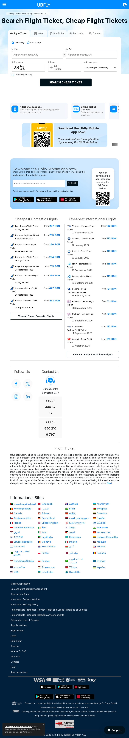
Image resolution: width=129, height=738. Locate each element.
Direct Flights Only (23, 75)
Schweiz (45, 513)
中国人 (72, 513)
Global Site (74, 572)
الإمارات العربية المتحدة (24, 504)
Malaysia (101, 541)
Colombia (101, 513)
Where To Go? (18, 651)
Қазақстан (75, 537)
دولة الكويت (47, 537)
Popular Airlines (19, 625)
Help (13, 667)
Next (109, 483)
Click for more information (18, 726)
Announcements (19, 672)
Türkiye (73, 567)
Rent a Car (16, 641)
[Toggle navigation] (6, 4)
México (73, 541)
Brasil (72, 508)
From (16, 49)
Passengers (91, 62)
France (17, 522)
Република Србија (23, 561)
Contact (15, 661)
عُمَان (71, 546)
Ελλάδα (101, 522)
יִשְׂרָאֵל (72, 527)
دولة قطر (73, 553)
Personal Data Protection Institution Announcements (37, 615)
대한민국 (18, 537)
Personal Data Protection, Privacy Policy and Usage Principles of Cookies (49, 609)
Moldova (46, 541)
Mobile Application (20, 583)
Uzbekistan (47, 572)
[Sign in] (123, 4)
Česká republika (22, 518)
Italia (43, 532)
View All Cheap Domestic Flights (36, 316)
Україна (100, 567)
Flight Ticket (17, 630)
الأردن (72, 532)
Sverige (100, 561)
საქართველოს (76, 522)
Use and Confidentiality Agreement (29, 589)
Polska (45, 553)
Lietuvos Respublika (107, 537)
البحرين (45, 508)
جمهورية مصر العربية (79, 518)
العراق (16, 532)
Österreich (47, 504)
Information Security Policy (24, 604)
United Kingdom (49, 522)
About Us (15, 656)
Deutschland (48, 518)
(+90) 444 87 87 (50, 407)
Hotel (13, 635)
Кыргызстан (103, 532)
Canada (17, 513)
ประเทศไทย (19, 567)
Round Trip (35, 42)
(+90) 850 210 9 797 (50, 428)
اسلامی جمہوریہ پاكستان (21, 553)
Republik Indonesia (23, 527)
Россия (45, 561)
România (101, 553)
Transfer (15, 646)
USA (15, 572)
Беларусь (101, 508)
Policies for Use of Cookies (25, 620)
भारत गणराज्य (102, 527)
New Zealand (48, 546)
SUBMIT (72, 183)
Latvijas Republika (23, 541)
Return (53, 62)
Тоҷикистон (48, 567)
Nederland (19, 546)
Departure (18, 62)
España (100, 518)
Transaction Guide (20, 594)
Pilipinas (100, 546)
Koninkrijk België (22, 508)
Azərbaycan (102, 504)
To (70, 49)
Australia (73, 504)
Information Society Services (25, 599)
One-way (19, 42)
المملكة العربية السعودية (76, 561)
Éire (43, 527)
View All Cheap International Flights (93, 354)
